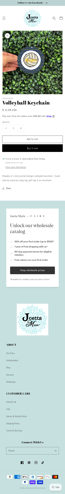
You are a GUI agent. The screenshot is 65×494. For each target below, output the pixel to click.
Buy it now (32, 148)
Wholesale (10, 381)
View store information (16, 167)
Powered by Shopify (39, 488)
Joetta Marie (29, 488)
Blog (8, 367)
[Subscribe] (55, 450)
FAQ (8, 409)
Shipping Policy (13, 423)
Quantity (6, 122)
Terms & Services (14, 430)
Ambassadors (12, 360)
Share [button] (8, 188)
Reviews (10, 374)
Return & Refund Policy (16, 416)
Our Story (10, 353)
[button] (3, 18)
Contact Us (11, 401)
